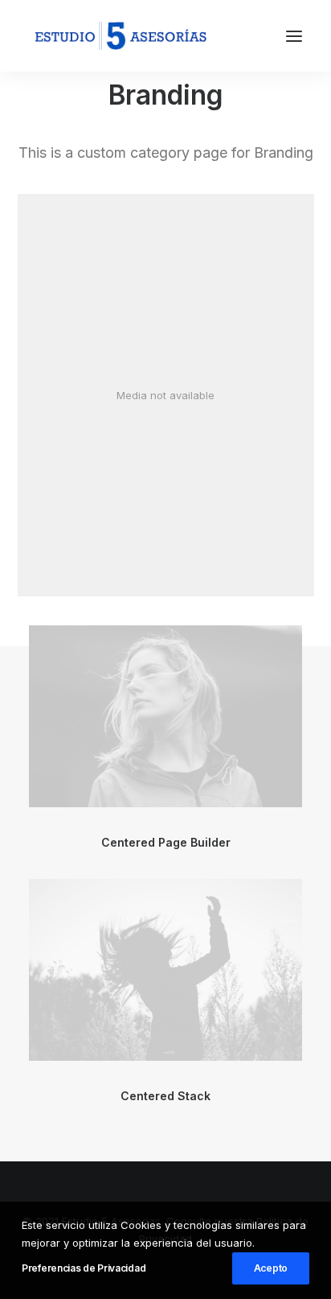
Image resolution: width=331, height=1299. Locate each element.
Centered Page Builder (166, 842)
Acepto (271, 1268)
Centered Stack (165, 1096)
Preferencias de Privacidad (83, 1268)
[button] (294, 36)
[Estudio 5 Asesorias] (120, 36)
